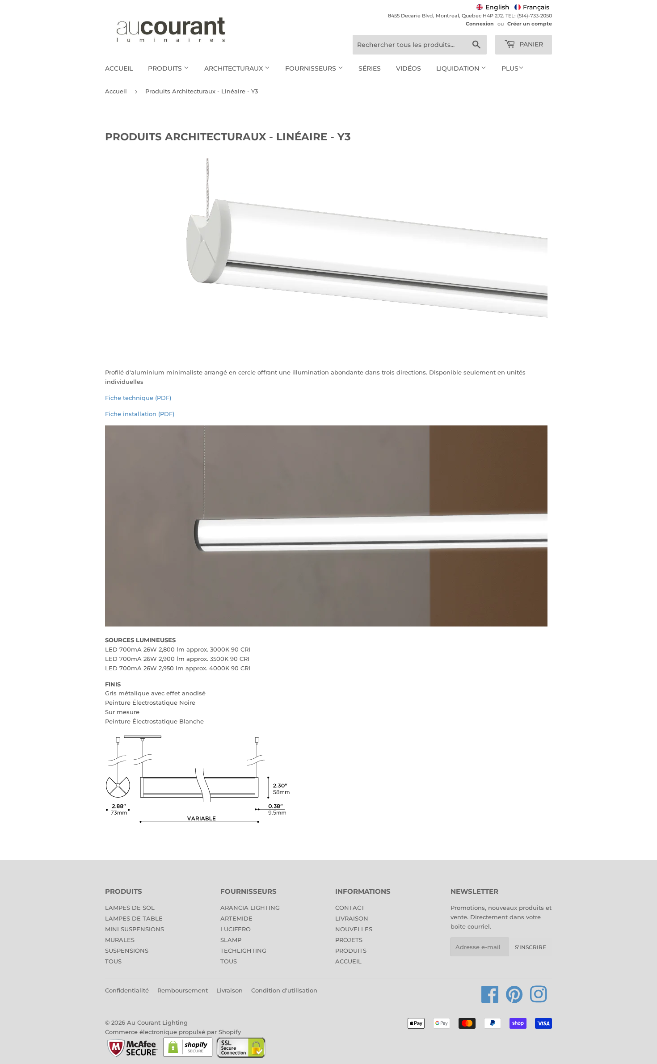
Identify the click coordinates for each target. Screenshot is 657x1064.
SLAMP (230, 939)
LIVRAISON (351, 918)
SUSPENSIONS (126, 950)
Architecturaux (234, 68)
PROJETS (348, 939)
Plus (509, 68)
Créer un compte (529, 24)
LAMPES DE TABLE (134, 918)
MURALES (120, 939)
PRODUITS (350, 950)
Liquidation (458, 68)
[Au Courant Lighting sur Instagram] (539, 999)
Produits (166, 68)
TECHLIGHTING (243, 950)
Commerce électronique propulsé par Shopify (173, 1031)
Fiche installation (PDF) (139, 413)
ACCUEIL (348, 961)
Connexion (480, 24)
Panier (530, 44)
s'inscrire (530, 947)
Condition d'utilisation (284, 990)
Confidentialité (127, 990)
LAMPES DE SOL (130, 907)
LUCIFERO (235, 929)
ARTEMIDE (236, 918)
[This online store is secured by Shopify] (188, 1056)
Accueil (119, 68)
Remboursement (182, 990)
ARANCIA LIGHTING (250, 907)
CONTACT (350, 907)
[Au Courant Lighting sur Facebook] (490, 999)
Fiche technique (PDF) (138, 397)
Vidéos (408, 68)
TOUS (113, 961)
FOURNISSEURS (311, 68)
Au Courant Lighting (157, 1022)
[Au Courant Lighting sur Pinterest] (514, 999)
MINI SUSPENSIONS (134, 929)
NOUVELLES (353, 929)
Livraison (229, 990)
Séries (369, 68)
